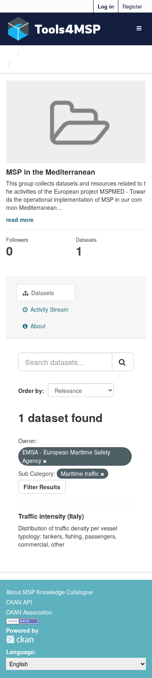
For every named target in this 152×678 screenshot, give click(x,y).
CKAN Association (29, 612)
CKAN (20, 639)
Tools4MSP (67, 28)
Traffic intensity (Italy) (51, 516)
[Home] (9, 52)
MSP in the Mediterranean (58, 63)
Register (132, 6)
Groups (35, 52)
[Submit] (123, 362)
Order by (30, 391)
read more (20, 219)
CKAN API (19, 602)
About (37, 326)
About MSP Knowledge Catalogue (49, 592)
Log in (106, 6)
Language (20, 652)
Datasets (42, 293)
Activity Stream (49, 309)
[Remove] (45, 461)
